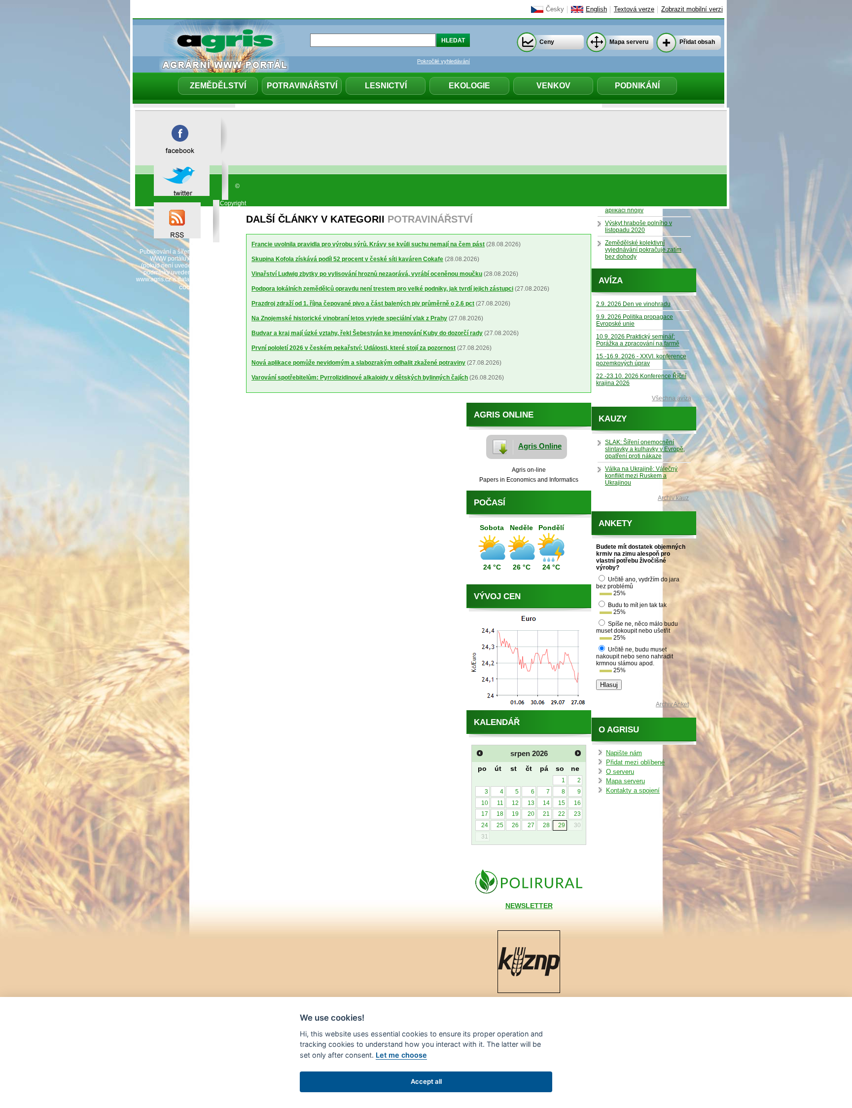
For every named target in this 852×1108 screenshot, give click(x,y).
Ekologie (469, 85)
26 (515, 825)
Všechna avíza (671, 398)
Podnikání (637, 85)
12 (515, 803)
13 (531, 803)
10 (484, 803)
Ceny (546, 41)
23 (577, 813)
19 (515, 813)
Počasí (489, 502)
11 (500, 803)
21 (546, 813)
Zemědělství (218, 85)
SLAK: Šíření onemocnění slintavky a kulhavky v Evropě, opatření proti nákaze (645, 449)
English (596, 9)
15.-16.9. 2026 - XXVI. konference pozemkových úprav (641, 360)
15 (561, 803)
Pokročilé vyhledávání (443, 61)
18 (500, 813)
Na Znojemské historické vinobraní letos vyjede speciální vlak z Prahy (349, 318)
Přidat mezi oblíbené (635, 762)
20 (531, 813)
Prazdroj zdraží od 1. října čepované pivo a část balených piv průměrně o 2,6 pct (362, 303)
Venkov (553, 85)
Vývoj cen (497, 596)
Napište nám (624, 753)
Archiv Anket (672, 704)
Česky (555, 9)
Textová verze (634, 9)
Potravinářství (302, 85)
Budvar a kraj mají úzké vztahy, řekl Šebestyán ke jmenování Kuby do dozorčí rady (367, 333)
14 (546, 803)
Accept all (426, 1081)
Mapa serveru (628, 41)
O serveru (620, 771)
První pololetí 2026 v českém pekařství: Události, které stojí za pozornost (353, 347)
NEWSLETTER (529, 906)
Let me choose (401, 1055)
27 (531, 825)
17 (484, 813)
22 (561, 813)
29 (561, 825)
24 (484, 825)
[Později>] (578, 753)
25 (500, 825)
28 (546, 825)
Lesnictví (386, 85)
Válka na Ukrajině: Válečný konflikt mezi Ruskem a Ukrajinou (641, 475)
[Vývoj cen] (528, 708)
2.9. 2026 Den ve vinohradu (633, 304)
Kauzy (613, 418)
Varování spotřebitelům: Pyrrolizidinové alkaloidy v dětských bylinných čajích (359, 377)
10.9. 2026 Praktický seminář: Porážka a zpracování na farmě (637, 340)
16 (577, 803)
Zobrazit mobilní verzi (692, 9)
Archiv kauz (673, 498)
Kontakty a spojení (633, 790)
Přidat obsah (697, 41)
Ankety (615, 523)
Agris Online (540, 446)
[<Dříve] (480, 753)
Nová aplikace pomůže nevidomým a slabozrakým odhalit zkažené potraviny (358, 362)
